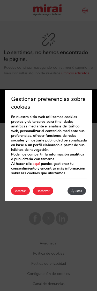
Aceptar (20, 191)
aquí (36, 163)
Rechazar (43, 191)
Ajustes (76, 191)
